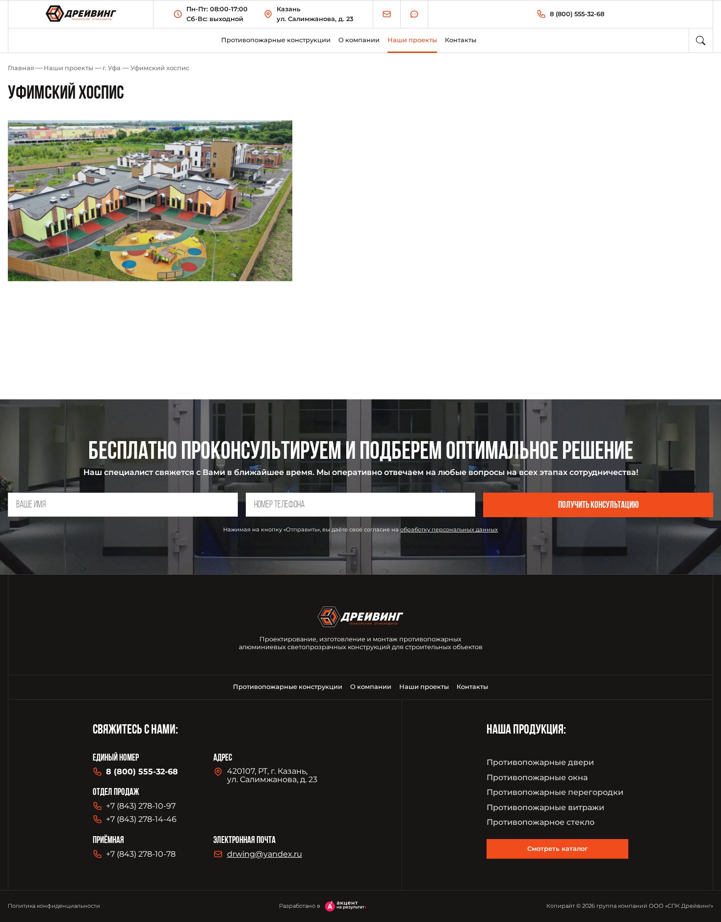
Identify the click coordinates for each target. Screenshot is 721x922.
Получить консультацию (598, 505)
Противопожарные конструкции (276, 40)
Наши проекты (68, 68)
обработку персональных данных (449, 529)
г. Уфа (112, 68)
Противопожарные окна (537, 777)
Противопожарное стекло (540, 822)
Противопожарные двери (540, 762)
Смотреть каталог (557, 848)
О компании (359, 40)
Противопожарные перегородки (555, 792)
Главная (21, 68)
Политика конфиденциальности (54, 905)
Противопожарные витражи (545, 807)
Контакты (460, 40)
